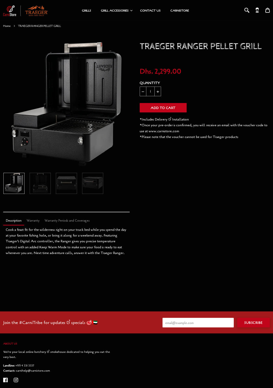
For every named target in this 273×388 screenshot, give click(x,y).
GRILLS (86, 11)
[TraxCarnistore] (25, 10)
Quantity (150, 83)
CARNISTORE (179, 11)
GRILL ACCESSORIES (115, 11)
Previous (5, 104)
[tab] (13, 221)
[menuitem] (86, 11)
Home (7, 26)
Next (124, 104)
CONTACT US (150, 11)
